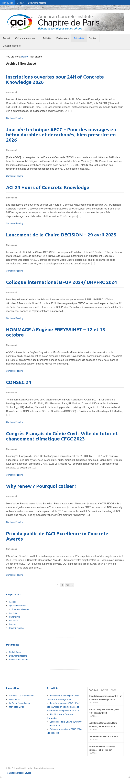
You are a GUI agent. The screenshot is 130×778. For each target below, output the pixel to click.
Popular (93, 690)
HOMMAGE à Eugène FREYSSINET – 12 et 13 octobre (55, 332)
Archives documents (18, 659)
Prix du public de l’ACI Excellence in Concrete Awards (57, 536)
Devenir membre (12, 45)
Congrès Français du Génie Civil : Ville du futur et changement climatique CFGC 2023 (62, 436)
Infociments (14, 699)
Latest (104, 690)
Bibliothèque (15, 651)
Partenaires (62, 38)
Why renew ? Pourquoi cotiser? (41, 486)
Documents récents (37, 2)
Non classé (11, 92)
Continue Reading (14, 118)
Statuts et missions (20, 609)
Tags (113, 690)
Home (24, 56)
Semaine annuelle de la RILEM (103, 736)
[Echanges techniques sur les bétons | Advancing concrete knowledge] (65, 29)
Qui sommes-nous (25, 38)
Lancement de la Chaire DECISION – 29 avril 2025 (61, 234)
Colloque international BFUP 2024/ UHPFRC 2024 (61, 282)
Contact (20, 2)
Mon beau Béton (16, 706)
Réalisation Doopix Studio (18, 772)
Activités (47, 38)
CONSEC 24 (18, 382)
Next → (69, 584)
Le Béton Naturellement (20, 703)
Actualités (79, 38)
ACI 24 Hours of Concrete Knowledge (47, 187)
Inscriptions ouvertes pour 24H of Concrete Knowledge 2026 (55, 79)
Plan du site (7, 2)
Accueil (6, 38)
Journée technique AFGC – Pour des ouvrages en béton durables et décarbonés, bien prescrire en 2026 (61, 135)
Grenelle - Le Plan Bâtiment (22, 695)
